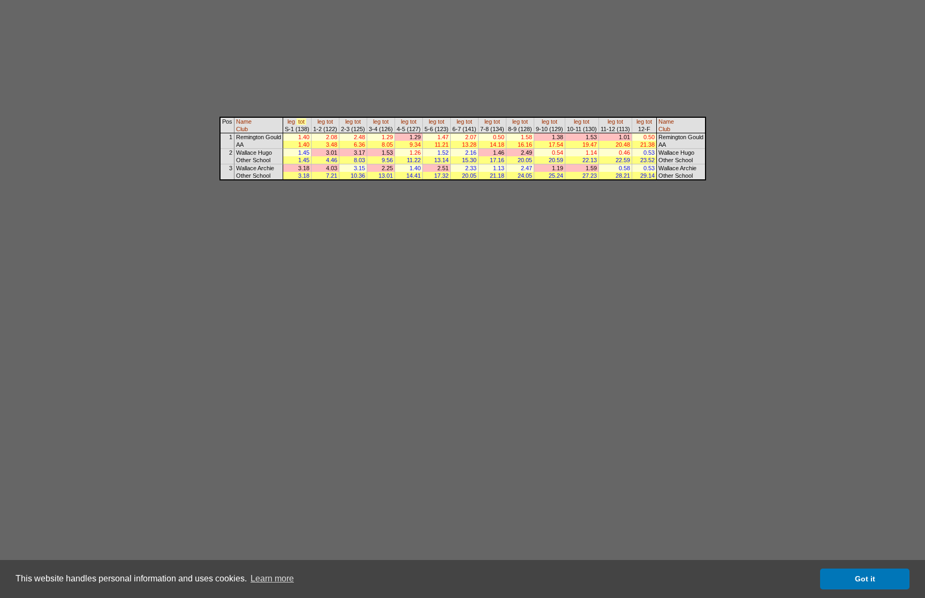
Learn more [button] (272, 578)
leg (291, 121)
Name (244, 121)
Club (242, 129)
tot (301, 121)
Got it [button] (865, 578)
